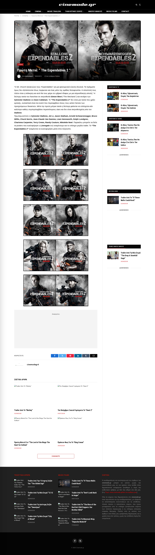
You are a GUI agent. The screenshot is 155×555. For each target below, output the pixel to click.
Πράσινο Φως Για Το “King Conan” (71, 442)
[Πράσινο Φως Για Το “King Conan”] (77, 428)
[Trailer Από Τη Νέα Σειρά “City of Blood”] (20, 519)
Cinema (38, 11)
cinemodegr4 (29, 76)
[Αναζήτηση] (136, 4)
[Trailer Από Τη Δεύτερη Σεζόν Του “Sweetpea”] (20, 507)
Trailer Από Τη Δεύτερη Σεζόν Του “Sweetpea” (39, 505)
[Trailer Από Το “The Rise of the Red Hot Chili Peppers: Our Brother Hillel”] (64, 507)
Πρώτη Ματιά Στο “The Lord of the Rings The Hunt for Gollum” (32, 443)
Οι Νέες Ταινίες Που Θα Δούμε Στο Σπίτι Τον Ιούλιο (130, 142)
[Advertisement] (55, 330)
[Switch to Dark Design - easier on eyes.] (140, 4)
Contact (125, 11)
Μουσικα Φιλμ (113, 191)
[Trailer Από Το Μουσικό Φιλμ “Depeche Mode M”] (64, 521)
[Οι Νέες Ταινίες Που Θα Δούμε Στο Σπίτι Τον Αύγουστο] (113, 127)
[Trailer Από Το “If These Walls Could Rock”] (113, 200)
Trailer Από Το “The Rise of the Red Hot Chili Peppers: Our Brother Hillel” (84, 507)
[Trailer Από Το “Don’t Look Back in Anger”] (64, 495)
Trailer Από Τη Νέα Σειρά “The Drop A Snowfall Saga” (130, 255)
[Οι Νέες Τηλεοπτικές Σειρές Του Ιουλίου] (113, 108)
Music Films (111, 11)
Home (28, 11)
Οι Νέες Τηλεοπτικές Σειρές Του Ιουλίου (129, 106)
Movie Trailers (54, 11)
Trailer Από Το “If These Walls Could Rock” (130, 198)
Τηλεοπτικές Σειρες (73, 11)
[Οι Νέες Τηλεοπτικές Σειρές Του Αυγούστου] (113, 96)
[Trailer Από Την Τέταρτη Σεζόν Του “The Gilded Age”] (20, 483)
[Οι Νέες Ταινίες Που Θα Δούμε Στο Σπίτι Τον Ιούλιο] (113, 142)
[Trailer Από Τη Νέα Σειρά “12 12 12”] (20, 495)
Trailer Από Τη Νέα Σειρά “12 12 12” (40, 494)
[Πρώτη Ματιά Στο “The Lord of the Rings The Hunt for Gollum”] (34, 428)
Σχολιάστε (56, 456)
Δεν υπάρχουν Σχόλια (53, 76)
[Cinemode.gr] (77, 4)
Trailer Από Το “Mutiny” (23, 410)
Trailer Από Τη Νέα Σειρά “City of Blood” (40, 517)
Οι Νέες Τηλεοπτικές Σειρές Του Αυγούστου (130, 94)
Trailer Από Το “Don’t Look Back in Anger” (84, 494)
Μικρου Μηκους (95, 11)
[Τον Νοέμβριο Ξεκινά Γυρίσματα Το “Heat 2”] (77, 396)
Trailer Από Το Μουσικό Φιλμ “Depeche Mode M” (83, 520)
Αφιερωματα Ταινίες (115, 118)
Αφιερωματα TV (114, 87)
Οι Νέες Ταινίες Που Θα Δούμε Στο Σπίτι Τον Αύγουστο (130, 128)
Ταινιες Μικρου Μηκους (116, 246)
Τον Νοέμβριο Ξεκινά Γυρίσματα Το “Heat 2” (75, 410)
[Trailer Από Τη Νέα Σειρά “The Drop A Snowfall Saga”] (113, 255)
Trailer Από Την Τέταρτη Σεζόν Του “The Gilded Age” (40, 482)
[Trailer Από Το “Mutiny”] (34, 396)
